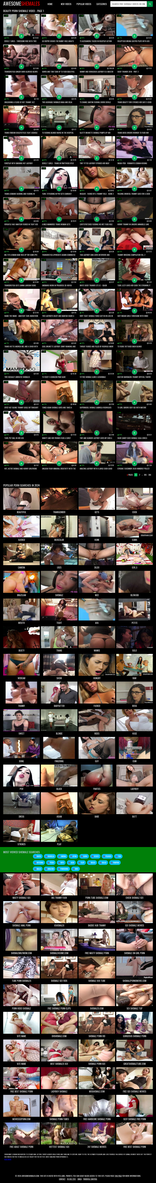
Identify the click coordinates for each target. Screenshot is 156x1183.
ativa (74, 856)
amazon (50, 868)
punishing (64, 868)
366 (149, 474)
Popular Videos (84, 4)
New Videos (66, 4)
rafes (38, 856)
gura (85, 856)
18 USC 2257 (71, 1179)
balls (38, 868)
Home (50, 4)
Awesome (21, 3)
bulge (104, 862)
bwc (76, 868)
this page (118, 1176)
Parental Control (90, 1179)
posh (52, 862)
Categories (101, 4)
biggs (92, 862)
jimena (63, 856)
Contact (62, 1179)
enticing (39, 862)
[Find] (150, 4)
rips (62, 862)
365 (145, 474)
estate (96, 856)
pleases (108, 856)
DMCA (80, 1179)
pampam (116, 862)
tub (119, 856)
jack (72, 862)
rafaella (50, 856)
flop (82, 862)
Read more (7, 1159)
